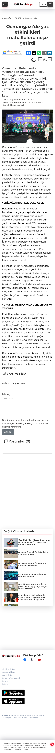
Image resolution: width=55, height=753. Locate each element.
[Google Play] (27, 693)
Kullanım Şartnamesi (11, 678)
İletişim (5, 684)
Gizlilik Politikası (8, 669)
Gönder (8, 432)
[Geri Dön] (5, 4)
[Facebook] (25, 660)
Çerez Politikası (8, 672)
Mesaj (6, 394)
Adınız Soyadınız (13, 383)
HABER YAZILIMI (9, 715)
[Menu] (50, 4)
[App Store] (27, 701)
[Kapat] (52, 744)
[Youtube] (39, 660)
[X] (32, 660)
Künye (5, 681)
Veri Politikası (7, 675)
